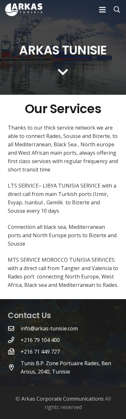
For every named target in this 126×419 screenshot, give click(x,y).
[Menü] (102, 10)
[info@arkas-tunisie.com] (14, 328)
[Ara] (117, 9)
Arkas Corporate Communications (62, 398)
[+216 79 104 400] (14, 340)
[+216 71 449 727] (14, 351)
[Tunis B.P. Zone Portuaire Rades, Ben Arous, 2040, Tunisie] (14, 367)
